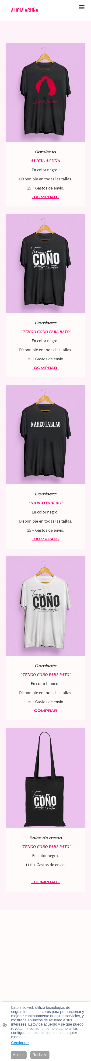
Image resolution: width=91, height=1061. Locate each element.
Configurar (20, 1043)
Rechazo (39, 1055)
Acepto (18, 1055)
